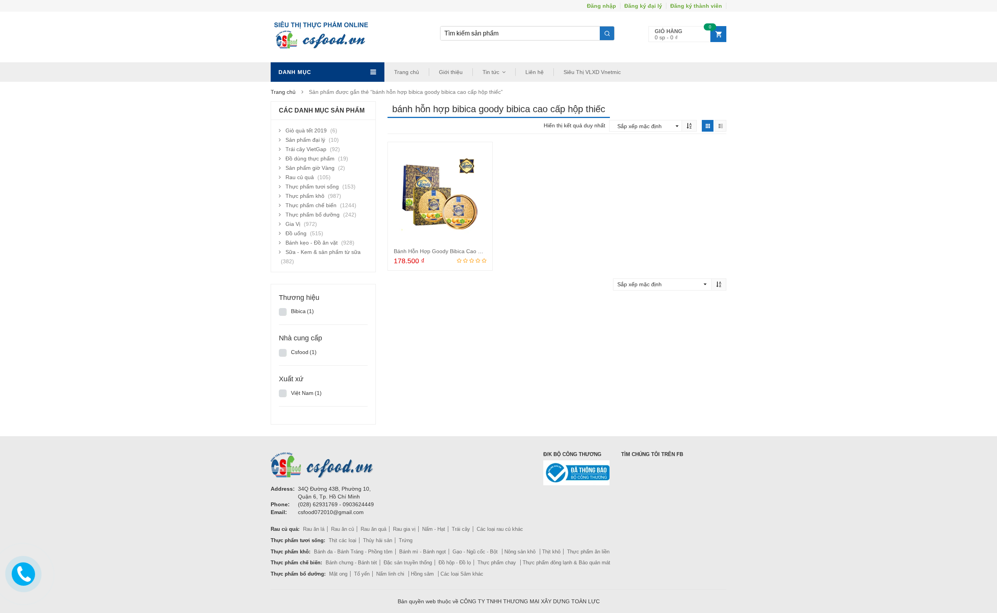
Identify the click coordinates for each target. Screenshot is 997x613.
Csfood (304, 352)
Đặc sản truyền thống (408, 562)
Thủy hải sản (377, 540)
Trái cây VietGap (305, 149)
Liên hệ (534, 72)
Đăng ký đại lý (643, 6)
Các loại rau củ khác (500, 529)
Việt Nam (306, 393)
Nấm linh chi (391, 574)
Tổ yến (362, 574)
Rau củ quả (299, 177)
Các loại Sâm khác (461, 574)
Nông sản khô (520, 552)
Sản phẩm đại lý (305, 140)
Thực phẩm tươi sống (312, 186)
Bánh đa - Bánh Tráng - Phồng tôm (353, 552)
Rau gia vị (404, 529)
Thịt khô (551, 552)
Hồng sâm (423, 574)
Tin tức (491, 72)
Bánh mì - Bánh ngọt (422, 552)
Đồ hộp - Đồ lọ (455, 562)
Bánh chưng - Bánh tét (351, 562)
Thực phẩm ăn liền (588, 552)
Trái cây (461, 529)
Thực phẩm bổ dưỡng (312, 214)
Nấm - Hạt (433, 529)
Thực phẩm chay (497, 562)
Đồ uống (295, 233)
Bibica (302, 311)
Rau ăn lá (313, 529)
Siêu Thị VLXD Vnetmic (592, 72)
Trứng (405, 540)
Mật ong (338, 574)
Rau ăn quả (373, 529)
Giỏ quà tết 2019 (306, 130)
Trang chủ (406, 72)
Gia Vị (292, 224)
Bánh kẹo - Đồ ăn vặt (311, 243)
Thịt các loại (342, 540)
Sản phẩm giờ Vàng (310, 168)
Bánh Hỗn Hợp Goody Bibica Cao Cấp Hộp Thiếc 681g (461, 251)
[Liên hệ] (21, 573)
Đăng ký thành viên (696, 6)
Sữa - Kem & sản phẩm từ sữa (323, 252)
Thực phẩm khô (304, 196)
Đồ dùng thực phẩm (310, 158)
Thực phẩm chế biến (310, 205)
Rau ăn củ (342, 529)
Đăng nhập (601, 6)
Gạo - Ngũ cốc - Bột (476, 552)
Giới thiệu (451, 72)
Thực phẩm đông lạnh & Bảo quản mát (566, 562)
